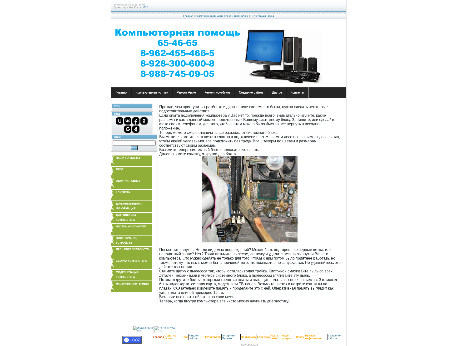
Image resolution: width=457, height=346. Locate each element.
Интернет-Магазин (228, 337)
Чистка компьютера (131, 226)
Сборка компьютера (131, 260)
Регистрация (258, 16)
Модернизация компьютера (127, 274)
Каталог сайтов (194, 337)
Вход (271, 16)
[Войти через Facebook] (135, 121)
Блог (119, 169)
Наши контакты (128, 157)
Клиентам (123, 192)
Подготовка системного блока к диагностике (221, 16)
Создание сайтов (334, 337)
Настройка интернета (132, 283)
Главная (188, 16)
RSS (145, 7)
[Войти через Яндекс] (144, 121)
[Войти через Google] (127, 129)
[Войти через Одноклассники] (135, 129)
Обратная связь (128, 180)
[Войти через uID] (119, 121)
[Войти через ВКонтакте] (127, 121)
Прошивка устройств (132, 249)
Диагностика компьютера (126, 217)
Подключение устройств (126, 240)
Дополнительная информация (129, 206)
